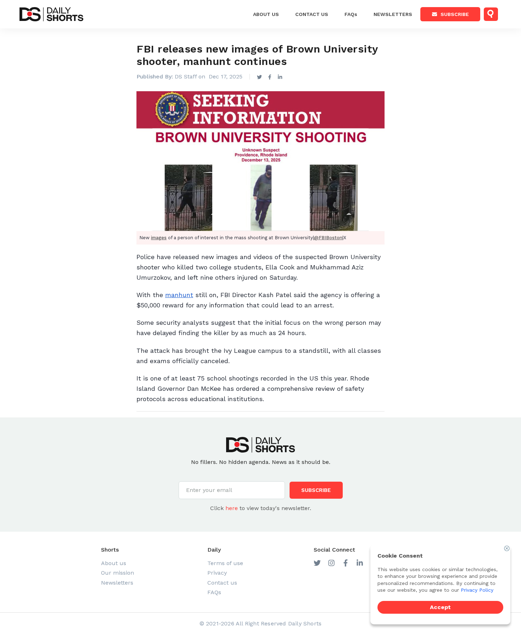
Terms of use (225, 563)
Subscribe (455, 14)
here (231, 508)
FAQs (350, 14)
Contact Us (311, 14)
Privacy (217, 572)
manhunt (179, 295)
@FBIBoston (328, 237)
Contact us (222, 582)
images (159, 237)
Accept (440, 607)
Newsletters (393, 14)
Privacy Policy (477, 590)
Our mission (117, 572)
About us (266, 14)
